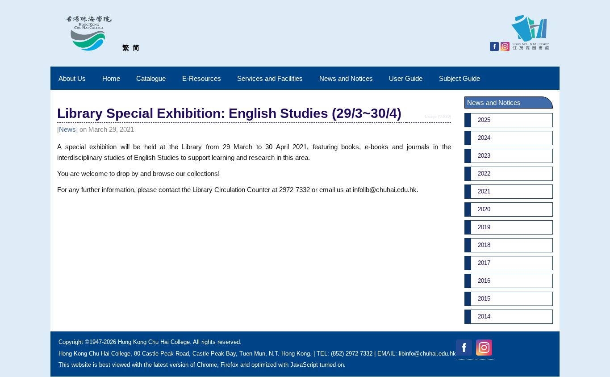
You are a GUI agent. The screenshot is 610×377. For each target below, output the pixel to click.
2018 (484, 245)
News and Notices (346, 78)
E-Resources (201, 78)
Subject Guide (459, 78)
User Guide (405, 78)
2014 (484, 316)
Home (111, 78)
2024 (484, 137)
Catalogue (151, 78)
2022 (484, 173)
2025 (484, 120)
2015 (484, 298)
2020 (484, 209)
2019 (484, 227)
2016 (484, 280)
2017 (484, 263)
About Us (72, 78)
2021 (484, 191)
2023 (484, 155)
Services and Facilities (270, 78)
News (67, 129)
